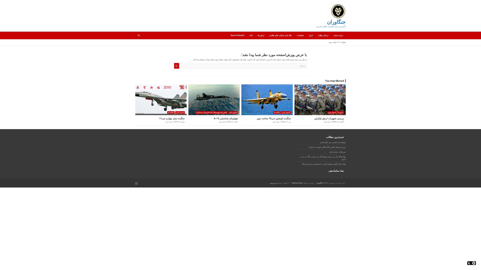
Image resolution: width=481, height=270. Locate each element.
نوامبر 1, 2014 (179, 122)
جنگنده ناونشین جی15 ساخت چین (274, 118)
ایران (311, 35)
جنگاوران (336, 22)
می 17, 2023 (286, 122)
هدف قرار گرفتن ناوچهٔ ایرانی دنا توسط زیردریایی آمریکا (324, 164)
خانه (251, 35)
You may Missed (334, 80)
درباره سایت (338, 35)
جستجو (176, 66)
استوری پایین (332, 112)
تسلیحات (300, 35)
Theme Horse (297, 183)
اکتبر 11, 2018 (232, 122)
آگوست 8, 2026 (338, 122)
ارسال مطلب (323, 35)
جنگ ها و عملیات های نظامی (280, 35)
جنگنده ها (277, 112)
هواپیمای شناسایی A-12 (226, 118)
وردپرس (273, 183)
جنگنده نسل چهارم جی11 (172, 118)
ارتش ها (261, 35)
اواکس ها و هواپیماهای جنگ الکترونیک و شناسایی (211, 112)
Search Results (238, 35)
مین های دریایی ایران (337, 152)
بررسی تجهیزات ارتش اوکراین (329, 118)
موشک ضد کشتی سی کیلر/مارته (333, 142)
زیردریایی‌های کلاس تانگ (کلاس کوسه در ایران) (327, 147)
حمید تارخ (327, 122)
